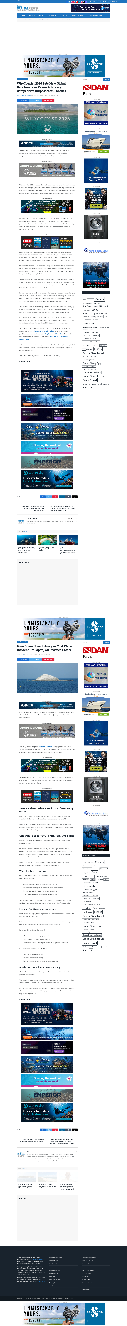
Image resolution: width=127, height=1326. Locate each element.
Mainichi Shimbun (45, 747)
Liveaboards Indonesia (88, 329)
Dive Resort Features (87, 1267)
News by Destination (97, 15)
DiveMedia (54, 1298)
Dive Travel (104, 306)
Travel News (52, 1286)
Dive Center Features (87, 1264)
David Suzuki (97, 303)
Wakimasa (38, 695)
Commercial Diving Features (89, 1257)
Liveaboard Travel (89, 339)
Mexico (95, 345)
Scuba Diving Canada (88, 360)
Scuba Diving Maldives (92, 372)
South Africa (106, 384)
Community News (22, 79)
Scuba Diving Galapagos (89, 366)
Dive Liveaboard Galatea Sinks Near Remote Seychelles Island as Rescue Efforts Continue (68, 550)
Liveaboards (89, 323)
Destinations (106, 1)
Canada (99, 299)
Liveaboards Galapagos (104, 327)
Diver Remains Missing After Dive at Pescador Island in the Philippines (36, 2)
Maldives (87, 345)
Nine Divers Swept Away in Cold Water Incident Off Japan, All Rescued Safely (33, 508)
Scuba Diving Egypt (92, 363)
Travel (64, 15)
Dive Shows (95, 306)
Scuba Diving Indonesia (89, 369)
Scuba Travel (90, 380)
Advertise (95, 1)
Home (24, 15)
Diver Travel (87, 306)
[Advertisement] (63, 37)
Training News (53, 1283)
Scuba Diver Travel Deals (91, 357)
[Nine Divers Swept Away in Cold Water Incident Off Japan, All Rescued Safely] (47, 678)
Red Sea (98, 349)
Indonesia (100, 317)
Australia (90, 300)
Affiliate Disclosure (68, 1298)
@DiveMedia (51, 1162)
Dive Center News (54, 1264)
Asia (84, 300)
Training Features (86, 1286)
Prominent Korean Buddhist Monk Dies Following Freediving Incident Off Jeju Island (67, 1187)
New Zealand (102, 345)
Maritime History (86, 1279)
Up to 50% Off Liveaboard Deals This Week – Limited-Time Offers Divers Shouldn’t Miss (26, 549)
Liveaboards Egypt (90, 327)
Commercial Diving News (55, 1257)
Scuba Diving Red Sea (93, 375)
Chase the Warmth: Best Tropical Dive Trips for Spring (46, 548)
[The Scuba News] (30, 8)
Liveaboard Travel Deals (91, 342)
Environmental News (101, 313)
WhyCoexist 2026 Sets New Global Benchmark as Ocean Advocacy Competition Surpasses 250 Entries (62, 1141)
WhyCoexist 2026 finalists (54, 334)
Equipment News (53, 1273)
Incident (93, 316)
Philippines (89, 349)
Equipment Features (87, 1273)
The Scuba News (66, 1160)
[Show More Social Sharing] (56, 100)
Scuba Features (51, 15)
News (31, 15)
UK (91, 387)
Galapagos (86, 316)
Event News (52, 1276)
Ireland (106, 316)
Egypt (95, 309)
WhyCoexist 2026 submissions (43, 331)
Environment (88, 313)
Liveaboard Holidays (90, 320)
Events (40, 15)
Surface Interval (78, 15)
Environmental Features (88, 1270)
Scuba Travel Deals (89, 384)
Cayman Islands (87, 303)
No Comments (46, 95)
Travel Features (86, 1289)
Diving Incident (86, 310)
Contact (85, 1)
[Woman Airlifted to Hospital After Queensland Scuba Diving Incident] (47, 1177)
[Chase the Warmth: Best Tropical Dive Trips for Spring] (47, 540)
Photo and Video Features (89, 1283)
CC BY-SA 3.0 (44, 695)
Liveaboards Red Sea (91, 335)
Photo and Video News (55, 1279)
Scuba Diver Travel (93, 353)
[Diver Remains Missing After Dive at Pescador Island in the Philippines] (26, 1177)
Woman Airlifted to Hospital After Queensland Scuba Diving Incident (47, 1186)
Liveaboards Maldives (90, 332)
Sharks (99, 384)
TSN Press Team (26, 95)
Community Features (87, 1260)
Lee (23, 654)
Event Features (86, 1276)
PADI (84, 349)
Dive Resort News (54, 1267)
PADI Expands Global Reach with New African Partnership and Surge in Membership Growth (62, 508)
